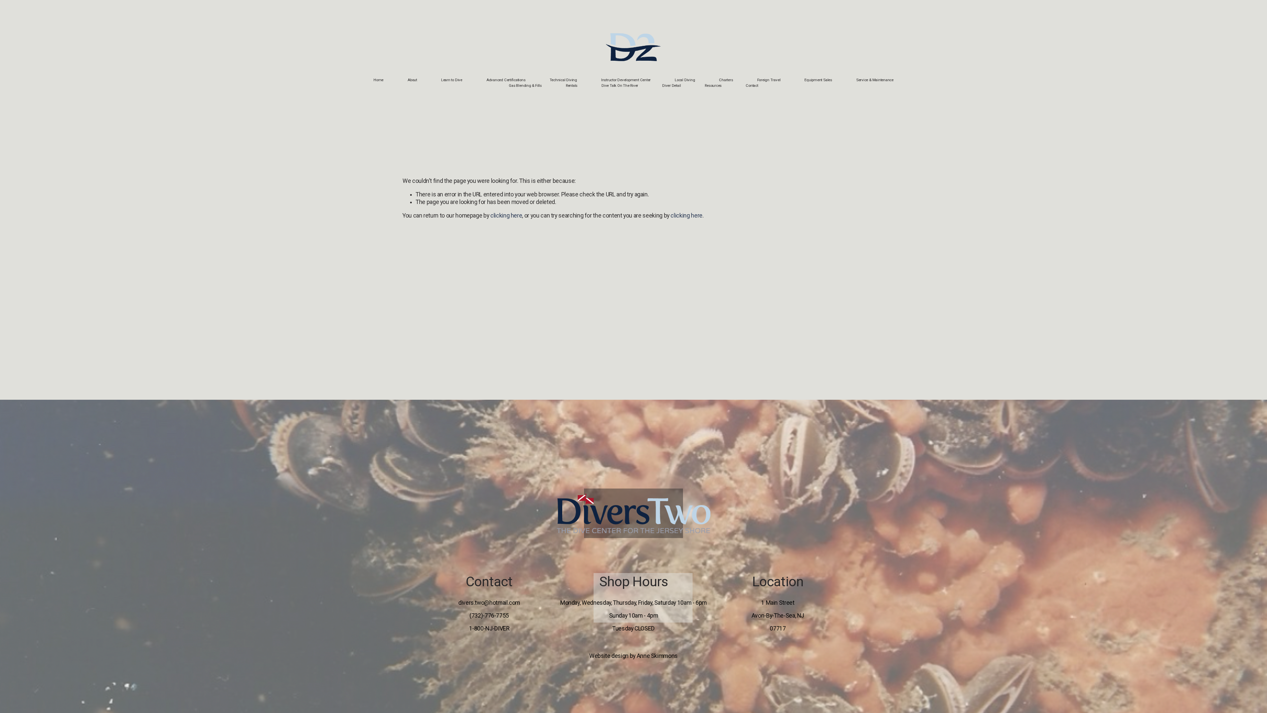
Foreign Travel (769, 80)
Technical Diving (563, 80)
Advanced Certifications (506, 80)
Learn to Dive (451, 80)
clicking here (506, 215)
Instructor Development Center (626, 80)
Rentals (571, 85)
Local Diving (685, 80)
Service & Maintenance (874, 80)
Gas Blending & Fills (525, 85)
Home (378, 80)
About (412, 80)
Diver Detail (671, 85)
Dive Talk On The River (619, 85)
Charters (726, 80)
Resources (713, 85)
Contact (752, 85)
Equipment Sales (818, 80)
